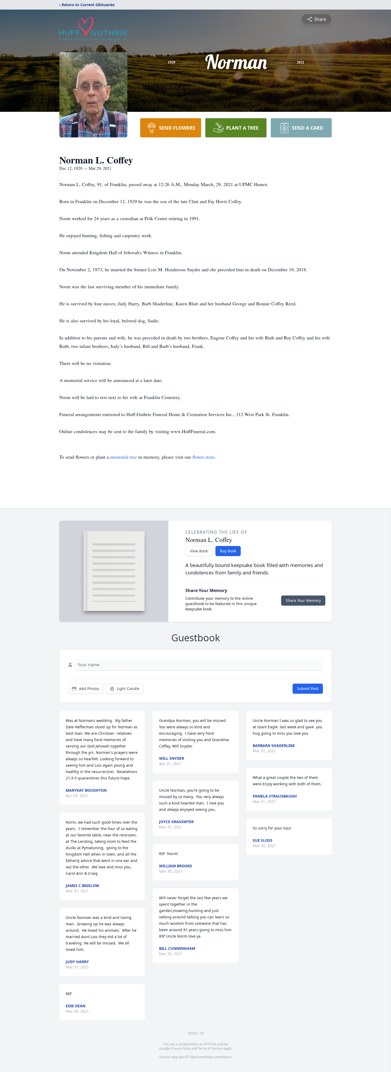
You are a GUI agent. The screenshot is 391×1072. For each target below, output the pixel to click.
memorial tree (123, 457)
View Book (199, 550)
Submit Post (307, 688)
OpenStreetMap (201, 1057)
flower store (203, 457)
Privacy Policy (180, 1048)
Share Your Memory (303, 600)
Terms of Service (210, 1048)
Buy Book (228, 550)
